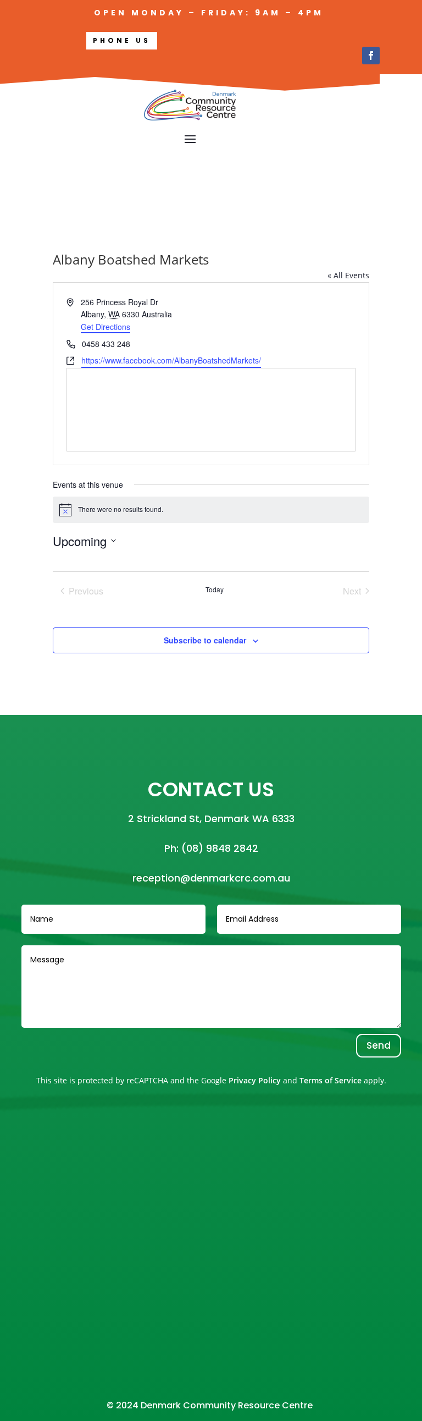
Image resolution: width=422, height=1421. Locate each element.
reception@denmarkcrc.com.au (211, 878)
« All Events (348, 275)
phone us (122, 40)
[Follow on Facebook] (371, 55)
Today (215, 589)
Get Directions (105, 326)
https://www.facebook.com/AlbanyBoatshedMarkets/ (171, 360)
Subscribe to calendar (205, 640)
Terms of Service (330, 1080)
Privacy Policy (255, 1080)
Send (379, 1045)
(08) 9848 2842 (219, 848)
